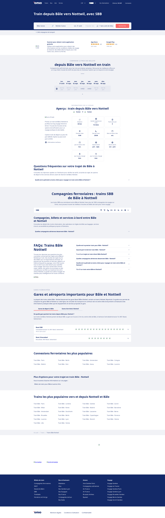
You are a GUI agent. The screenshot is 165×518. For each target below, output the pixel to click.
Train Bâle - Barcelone (114, 408)
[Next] (108, 82)
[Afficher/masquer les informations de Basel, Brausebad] (128, 338)
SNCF (36, 486)
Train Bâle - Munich (88, 419)
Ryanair (85, 497)
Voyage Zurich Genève (114, 500)
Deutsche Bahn (39, 489)
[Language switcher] (92, 3)
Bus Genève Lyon (64, 489)
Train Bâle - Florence (113, 415)
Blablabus (62, 483)
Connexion (128, 3)
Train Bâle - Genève (88, 404)
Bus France (62, 494)
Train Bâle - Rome (63, 408)
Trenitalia (37, 494)
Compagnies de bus (65, 497)
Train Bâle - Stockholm (65, 411)
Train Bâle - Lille (39, 423)
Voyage (109, 480)
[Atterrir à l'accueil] (39, 3)
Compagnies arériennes (91, 486)
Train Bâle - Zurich (113, 404)
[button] (78, 26)
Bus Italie (62, 500)
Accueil (36, 433)
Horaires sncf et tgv (40, 497)
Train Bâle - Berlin (63, 360)
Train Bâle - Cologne (113, 360)
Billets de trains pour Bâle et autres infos (47, 384)
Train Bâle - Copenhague (90, 415)
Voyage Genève (112, 483)
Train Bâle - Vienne (113, 419)
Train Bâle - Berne (112, 411)
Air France (86, 489)
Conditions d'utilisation (71, 513)
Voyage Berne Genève (114, 497)
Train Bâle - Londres (64, 404)
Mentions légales (55, 513)
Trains (46, 3)
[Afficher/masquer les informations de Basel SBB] (128, 329)
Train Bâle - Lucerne (113, 364)
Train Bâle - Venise (64, 423)
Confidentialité (86, 513)
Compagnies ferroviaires (42, 483)
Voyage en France (113, 486)
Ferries (61, 3)
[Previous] (56, 82)
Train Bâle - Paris (39, 360)
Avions (85, 480)
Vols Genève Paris (89, 483)
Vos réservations (104, 3)
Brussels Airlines (88, 494)
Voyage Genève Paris (114, 489)
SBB (35, 492)
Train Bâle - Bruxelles (40, 415)
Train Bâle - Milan (39, 408)
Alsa (60, 486)
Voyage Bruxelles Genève (115, 494)
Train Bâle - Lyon (63, 419)
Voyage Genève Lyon (114, 492)
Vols (55, 3)
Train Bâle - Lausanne (89, 411)
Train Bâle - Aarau (88, 364)
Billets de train (39, 480)
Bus (51, 3)
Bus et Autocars (64, 480)
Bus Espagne (63, 492)
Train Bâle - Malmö (40, 364)
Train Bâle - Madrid (88, 408)
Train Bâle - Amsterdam (90, 360)
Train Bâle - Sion (63, 364)
